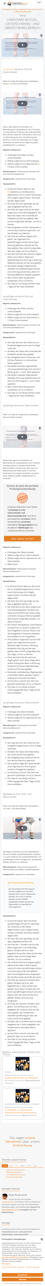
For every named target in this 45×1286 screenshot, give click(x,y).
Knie (9, 192)
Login (39, 2)
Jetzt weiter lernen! (22, 538)
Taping (15, 9)
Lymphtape (8, 69)
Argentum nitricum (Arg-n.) (15, 1170)
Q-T (29, 1166)
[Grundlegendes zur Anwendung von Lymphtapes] (22, 1096)
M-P (22, 1166)
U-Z (35, 1166)
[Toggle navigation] (4, 3)
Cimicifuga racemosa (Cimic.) (16, 1175)
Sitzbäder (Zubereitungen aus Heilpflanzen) (21, 1078)
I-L (17, 1166)
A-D (4, 1166)
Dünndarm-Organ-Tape (14, 1177)
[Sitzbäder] (22, 1064)
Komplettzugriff (8, 1202)
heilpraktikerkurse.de (10, 1210)
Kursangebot (7, 9)
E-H (11, 1166)
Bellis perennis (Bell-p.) (14, 1172)
